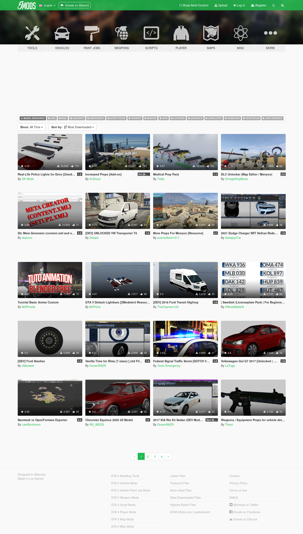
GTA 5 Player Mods (123, 512)
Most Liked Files (180, 490)
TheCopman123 (168, 307)
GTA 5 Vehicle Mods (124, 483)
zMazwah (28, 365)
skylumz (27, 238)
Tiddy (160, 179)
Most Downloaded (71, 127)
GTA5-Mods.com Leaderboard (190, 512)
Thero (229, 424)
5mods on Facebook (246, 512)
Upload (222, 5)
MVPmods (28, 307)
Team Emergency (168, 365)
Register (260, 5)
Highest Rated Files (183, 505)
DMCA (233, 497)
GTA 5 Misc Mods (122, 526)
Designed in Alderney (32, 474)
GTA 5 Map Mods (122, 519)
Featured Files (179, 483)
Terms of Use (238, 490)
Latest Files (177, 476)
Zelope (94, 238)
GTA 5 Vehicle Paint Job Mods (130, 490)
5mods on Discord (245, 519)
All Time (30, 127)
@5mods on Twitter (246, 505)
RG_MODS (96, 424)
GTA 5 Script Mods (123, 505)
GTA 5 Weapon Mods (125, 497)
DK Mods (28, 179)
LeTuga (230, 365)
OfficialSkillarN (234, 307)
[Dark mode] (273, 5)
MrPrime (95, 307)
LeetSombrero (31, 424)
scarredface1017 (168, 238)
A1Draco (95, 179)
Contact (234, 476)
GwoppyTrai (233, 238)
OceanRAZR (97, 365)
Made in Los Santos (31, 478)
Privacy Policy (238, 483)
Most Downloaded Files (185, 497)
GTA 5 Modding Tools (125, 476)
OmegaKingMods (236, 179)
